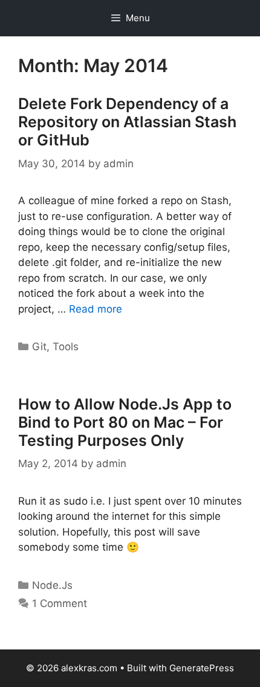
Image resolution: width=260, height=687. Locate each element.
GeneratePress (201, 668)
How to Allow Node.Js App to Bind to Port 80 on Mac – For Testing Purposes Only (125, 422)
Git (39, 346)
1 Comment (59, 603)
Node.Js (52, 585)
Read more (95, 309)
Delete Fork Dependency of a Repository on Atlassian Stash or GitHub (127, 122)
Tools (66, 346)
